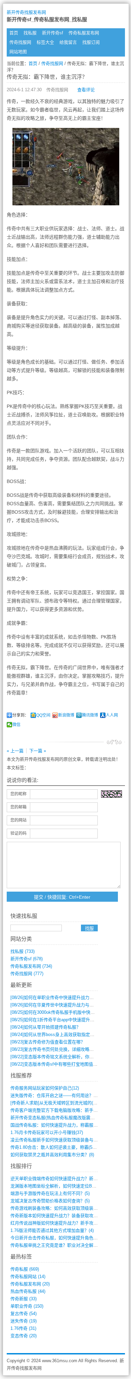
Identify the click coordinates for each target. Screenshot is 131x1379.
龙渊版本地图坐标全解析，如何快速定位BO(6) (55, 1185)
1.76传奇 (23, 1328)
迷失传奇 (23, 1320)
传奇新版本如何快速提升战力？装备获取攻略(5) (56, 1215)
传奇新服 (23, 1298)
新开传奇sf (52, 32)
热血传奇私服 (27, 1291)
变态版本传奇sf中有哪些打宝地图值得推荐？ (60, 1064)
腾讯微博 (90, 715)
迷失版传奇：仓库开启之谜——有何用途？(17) (55, 1095)
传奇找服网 (20, 42)
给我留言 (68, 42)
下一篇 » (37, 750)
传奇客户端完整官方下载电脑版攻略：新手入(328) (58, 1110)
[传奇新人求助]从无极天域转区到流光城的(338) (55, 1102)
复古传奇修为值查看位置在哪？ (47, 1041)
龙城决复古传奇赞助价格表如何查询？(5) (50, 1200)
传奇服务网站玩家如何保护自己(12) (44, 1088)
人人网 (112, 715)
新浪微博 (66, 715)
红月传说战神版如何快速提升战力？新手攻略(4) (56, 1223)
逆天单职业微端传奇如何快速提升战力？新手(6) (56, 1178)
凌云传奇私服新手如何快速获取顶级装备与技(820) (58, 1139)
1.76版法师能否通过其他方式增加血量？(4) (52, 1230)
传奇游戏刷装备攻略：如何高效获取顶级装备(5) (56, 1208)
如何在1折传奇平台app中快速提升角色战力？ (61, 1019)
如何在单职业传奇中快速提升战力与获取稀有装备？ (67, 997)
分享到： (20, 715)
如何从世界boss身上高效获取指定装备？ (56, 1034)
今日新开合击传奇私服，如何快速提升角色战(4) (56, 1237)
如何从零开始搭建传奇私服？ (45, 1027)
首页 (13, 32)
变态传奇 (23, 1335)
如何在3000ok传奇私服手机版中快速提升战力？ (63, 1012)
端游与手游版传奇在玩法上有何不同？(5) (50, 1193)
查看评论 (86, 89)
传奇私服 (24, 1269)
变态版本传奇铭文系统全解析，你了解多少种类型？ (67, 1056)
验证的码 (18, 833)
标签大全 (45, 42)
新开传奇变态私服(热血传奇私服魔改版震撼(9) (55, 1117)
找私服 (30, 32)
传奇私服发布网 (84, 32)
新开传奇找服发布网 (26, 12)
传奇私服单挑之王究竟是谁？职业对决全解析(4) (56, 1245)
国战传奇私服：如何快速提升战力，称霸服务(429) (58, 1125)
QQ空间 (43, 715)
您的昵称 (18, 794)
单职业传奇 (26, 1306)
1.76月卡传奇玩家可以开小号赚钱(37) (46, 1132)
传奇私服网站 (27, 1276)
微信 (16, 724)
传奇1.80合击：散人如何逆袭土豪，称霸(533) (54, 1147)
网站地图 (18, 51)
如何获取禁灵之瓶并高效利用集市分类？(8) (52, 1154)
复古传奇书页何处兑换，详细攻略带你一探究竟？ (65, 1049)
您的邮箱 (18, 807)
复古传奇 (23, 1313)
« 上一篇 (15, 750)
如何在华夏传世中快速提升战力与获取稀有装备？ (65, 1004)
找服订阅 (91, 42)
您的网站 (18, 820)
